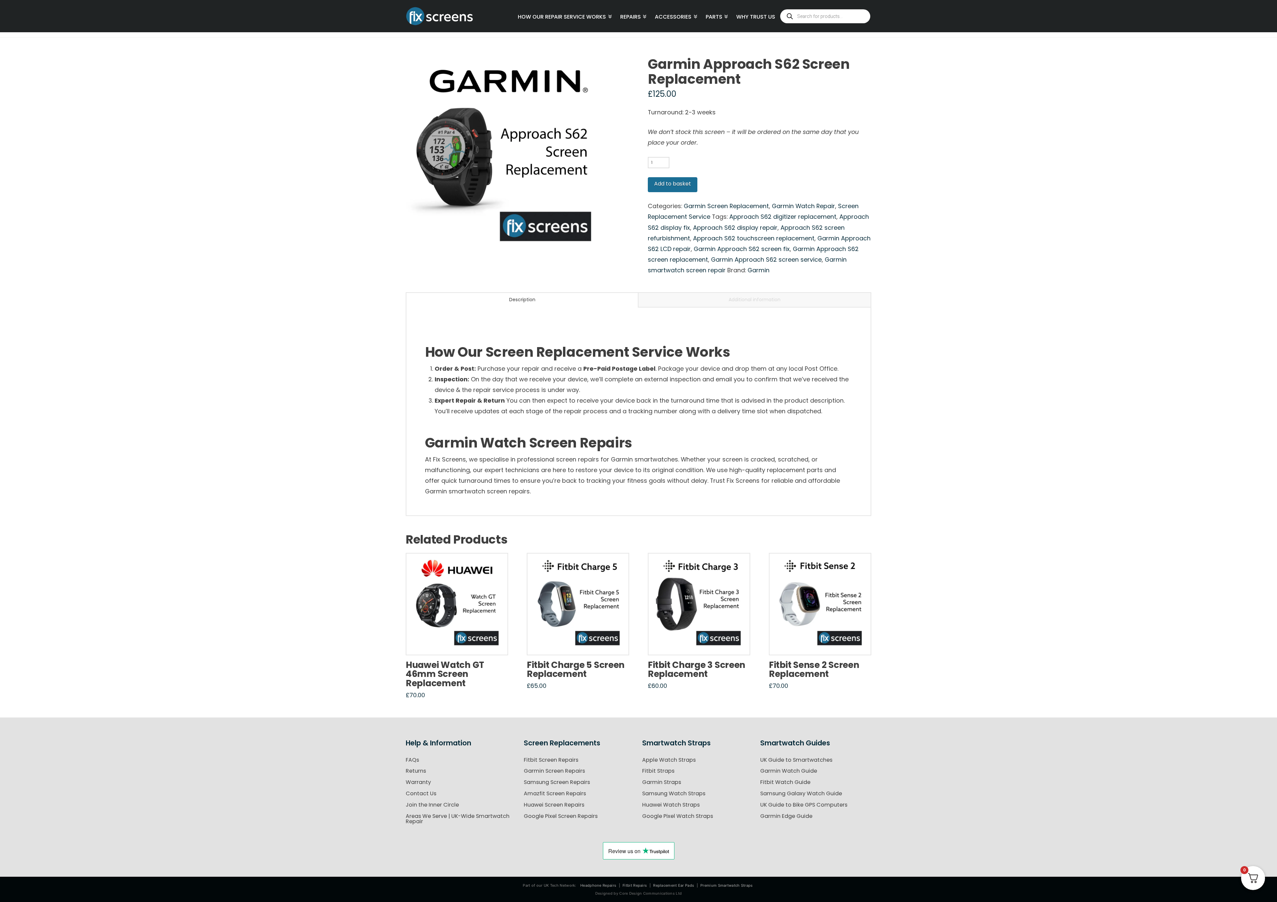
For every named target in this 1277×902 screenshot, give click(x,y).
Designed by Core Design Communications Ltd (638, 893)
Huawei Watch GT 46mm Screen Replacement (445, 674)
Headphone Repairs (598, 885)
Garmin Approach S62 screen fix (742, 249)
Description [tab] (522, 299)
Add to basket (672, 184)
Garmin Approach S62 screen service (766, 259)
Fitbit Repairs (635, 885)
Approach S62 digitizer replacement (782, 216)
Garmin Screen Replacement (726, 206)
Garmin (759, 270)
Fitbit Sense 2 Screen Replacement (814, 669)
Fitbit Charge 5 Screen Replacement (576, 669)
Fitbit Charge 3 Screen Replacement (696, 669)
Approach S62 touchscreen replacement (753, 238)
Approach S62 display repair (735, 227)
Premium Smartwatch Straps (726, 885)
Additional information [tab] (754, 299)
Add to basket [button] (459, 643)
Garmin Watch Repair (803, 206)
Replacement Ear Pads (673, 885)
